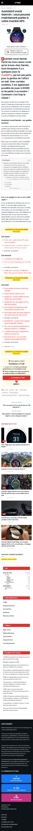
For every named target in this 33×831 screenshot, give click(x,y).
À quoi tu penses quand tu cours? (14, 294)
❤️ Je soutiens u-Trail (17, 378)
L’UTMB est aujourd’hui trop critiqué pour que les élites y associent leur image (16, 658)
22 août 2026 (11, 449)
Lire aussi (8, 182)
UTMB (5, 602)
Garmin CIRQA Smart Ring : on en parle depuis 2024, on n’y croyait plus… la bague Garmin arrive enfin (16, 544)
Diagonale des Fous (9, 606)
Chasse (8, 578)
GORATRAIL (9, 577)
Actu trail (4, 815)
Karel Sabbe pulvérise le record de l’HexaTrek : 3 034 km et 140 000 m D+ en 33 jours (16, 666)
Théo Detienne (7, 637)
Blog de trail (7, 573)
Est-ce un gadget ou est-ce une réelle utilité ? (19, 180)
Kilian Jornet (7, 630)
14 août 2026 (11, 522)
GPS (15, 8)
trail (6, 390)
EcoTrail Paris (7, 609)
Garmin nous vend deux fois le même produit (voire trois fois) (14, 519)
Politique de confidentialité (9, 824)
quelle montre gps (24, 395)
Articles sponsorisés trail (8, 809)
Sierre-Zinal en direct (10, 559)
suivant (3, 153)
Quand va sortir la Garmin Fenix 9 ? (13, 469)
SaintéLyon (6, 612)
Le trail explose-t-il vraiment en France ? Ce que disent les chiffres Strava (16, 704)
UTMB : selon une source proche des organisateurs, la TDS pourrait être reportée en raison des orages (16, 691)
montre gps (23, 390)
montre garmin (14, 392)
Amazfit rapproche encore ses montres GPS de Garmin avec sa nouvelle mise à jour (15, 493)
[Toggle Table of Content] (28, 160)
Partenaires (4, 807)
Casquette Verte (8, 640)
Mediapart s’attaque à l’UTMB (11, 662)
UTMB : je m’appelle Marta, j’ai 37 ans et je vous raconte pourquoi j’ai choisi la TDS (16, 678)
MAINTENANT (16, 279)
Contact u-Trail (5, 805)
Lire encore (9, 184)
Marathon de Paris (8, 616)
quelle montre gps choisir (9, 395)
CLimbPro (6, 75)
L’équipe (3, 819)
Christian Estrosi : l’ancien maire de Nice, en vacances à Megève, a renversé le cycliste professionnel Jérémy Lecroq (14, 684)
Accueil (3, 8)
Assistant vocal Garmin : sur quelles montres (17, 177)
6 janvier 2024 (4, 25)
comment (5, 392)
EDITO (8, 576)
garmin (12, 390)
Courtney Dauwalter (9, 643)
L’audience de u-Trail (7, 822)
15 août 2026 (11, 497)
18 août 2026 (11, 471)
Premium (9, 581)
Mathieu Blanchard (8, 633)
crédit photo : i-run (16, 188)
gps (17, 390)
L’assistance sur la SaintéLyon (13, 259)
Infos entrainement (9, 582)
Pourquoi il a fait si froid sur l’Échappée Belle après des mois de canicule (15, 709)
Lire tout (8, 186)
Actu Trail (7, 574)
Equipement (9, 8)
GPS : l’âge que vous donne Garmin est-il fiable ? (15, 446)
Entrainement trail (6, 827)
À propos (4, 817)
